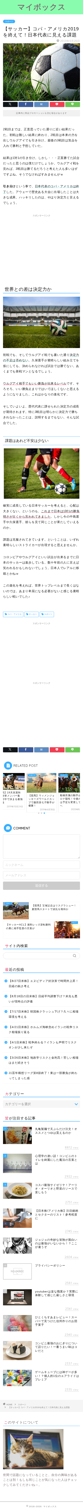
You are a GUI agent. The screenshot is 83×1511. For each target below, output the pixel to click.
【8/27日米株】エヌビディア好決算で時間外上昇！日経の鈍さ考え (44, 983)
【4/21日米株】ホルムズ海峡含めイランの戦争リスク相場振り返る (44, 1030)
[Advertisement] (41, 247)
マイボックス (41, 7)
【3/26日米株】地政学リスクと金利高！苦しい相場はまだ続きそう (44, 1060)
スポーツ (9, 21)
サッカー (32, 614)
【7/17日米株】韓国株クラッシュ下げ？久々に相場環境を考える (44, 1014)
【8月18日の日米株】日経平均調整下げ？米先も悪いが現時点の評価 (43, 999)
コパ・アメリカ (14, 614)
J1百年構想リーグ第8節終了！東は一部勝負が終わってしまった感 (43, 1076)
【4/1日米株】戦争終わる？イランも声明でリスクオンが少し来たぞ (43, 1045)
